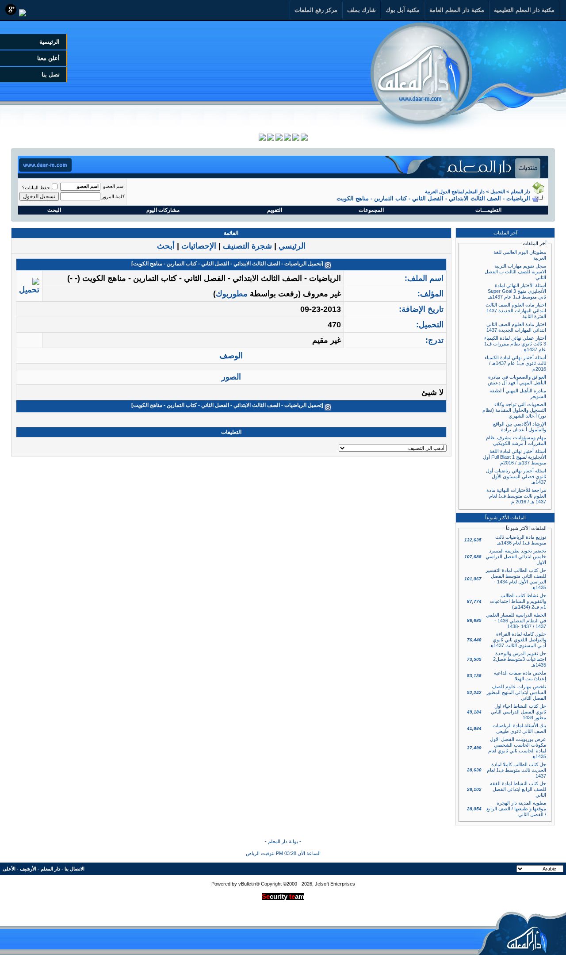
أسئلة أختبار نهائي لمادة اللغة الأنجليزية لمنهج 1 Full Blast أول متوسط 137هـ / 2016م (514, 457)
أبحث (166, 246)
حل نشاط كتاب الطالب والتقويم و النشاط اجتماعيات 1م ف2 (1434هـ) (518, 601)
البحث (54, 210)
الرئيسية (49, 41)
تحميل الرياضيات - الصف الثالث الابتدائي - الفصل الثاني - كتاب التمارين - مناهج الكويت (227, 264)
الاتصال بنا (74, 868)
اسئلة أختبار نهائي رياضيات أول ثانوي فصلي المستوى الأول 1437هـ (516, 476)
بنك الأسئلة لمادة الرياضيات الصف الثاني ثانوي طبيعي (519, 728)
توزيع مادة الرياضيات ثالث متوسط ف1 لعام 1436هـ (520, 539)
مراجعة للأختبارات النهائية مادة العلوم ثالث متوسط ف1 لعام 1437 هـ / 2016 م (516, 495)
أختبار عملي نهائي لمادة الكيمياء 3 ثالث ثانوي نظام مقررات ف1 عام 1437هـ (515, 343)
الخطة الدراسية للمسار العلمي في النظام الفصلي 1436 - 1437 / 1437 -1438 (516, 620)
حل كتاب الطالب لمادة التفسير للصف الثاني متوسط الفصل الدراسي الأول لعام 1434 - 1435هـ (516, 579)
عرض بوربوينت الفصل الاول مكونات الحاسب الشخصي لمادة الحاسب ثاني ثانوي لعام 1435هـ (517, 747)
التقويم (274, 210)
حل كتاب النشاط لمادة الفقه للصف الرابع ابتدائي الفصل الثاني (518, 789)
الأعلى (9, 868)
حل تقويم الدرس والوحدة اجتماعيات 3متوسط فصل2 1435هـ (519, 659)
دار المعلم (520, 191)
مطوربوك (232, 293)
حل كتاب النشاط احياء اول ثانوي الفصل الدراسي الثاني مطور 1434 (518, 711)
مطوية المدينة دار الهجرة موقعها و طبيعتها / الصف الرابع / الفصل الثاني (516, 808)
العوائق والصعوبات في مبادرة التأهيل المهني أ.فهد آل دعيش (517, 379)
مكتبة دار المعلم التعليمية (524, 10)
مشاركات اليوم (163, 210)
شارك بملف (361, 10)
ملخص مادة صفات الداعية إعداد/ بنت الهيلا (520, 675)
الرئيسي (292, 246)
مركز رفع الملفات (315, 10)
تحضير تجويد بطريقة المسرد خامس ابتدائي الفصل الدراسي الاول (516, 556)
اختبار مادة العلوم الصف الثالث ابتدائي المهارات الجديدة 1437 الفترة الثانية (516, 310)
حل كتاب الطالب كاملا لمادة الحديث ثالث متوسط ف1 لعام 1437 (516, 770)
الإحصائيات (198, 246)
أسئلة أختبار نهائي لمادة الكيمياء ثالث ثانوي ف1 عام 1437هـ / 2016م (515, 363)
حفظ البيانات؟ (36, 187)
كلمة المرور (113, 196)
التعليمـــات (488, 210)
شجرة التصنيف (247, 246)
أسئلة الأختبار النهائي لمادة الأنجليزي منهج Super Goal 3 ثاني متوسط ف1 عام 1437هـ (517, 291)
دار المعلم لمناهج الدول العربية (455, 191)
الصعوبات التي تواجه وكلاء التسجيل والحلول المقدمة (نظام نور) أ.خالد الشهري (514, 410)
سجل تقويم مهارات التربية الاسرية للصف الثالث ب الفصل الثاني (515, 271)
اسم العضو (114, 186)
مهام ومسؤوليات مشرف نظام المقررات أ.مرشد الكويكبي (516, 440)
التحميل (497, 191)
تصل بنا (51, 74)
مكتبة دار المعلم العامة (456, 10)
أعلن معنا (48, 58)
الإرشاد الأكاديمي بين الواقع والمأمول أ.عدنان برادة (519, 426)
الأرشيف (28, 868)
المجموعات (371, 210)
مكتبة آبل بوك (403, 10)
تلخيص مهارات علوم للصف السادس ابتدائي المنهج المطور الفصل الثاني (516, 692)
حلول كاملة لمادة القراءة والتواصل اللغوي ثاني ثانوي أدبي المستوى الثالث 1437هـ (518, 639)
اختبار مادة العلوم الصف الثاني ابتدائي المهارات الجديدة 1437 (516, 327)
